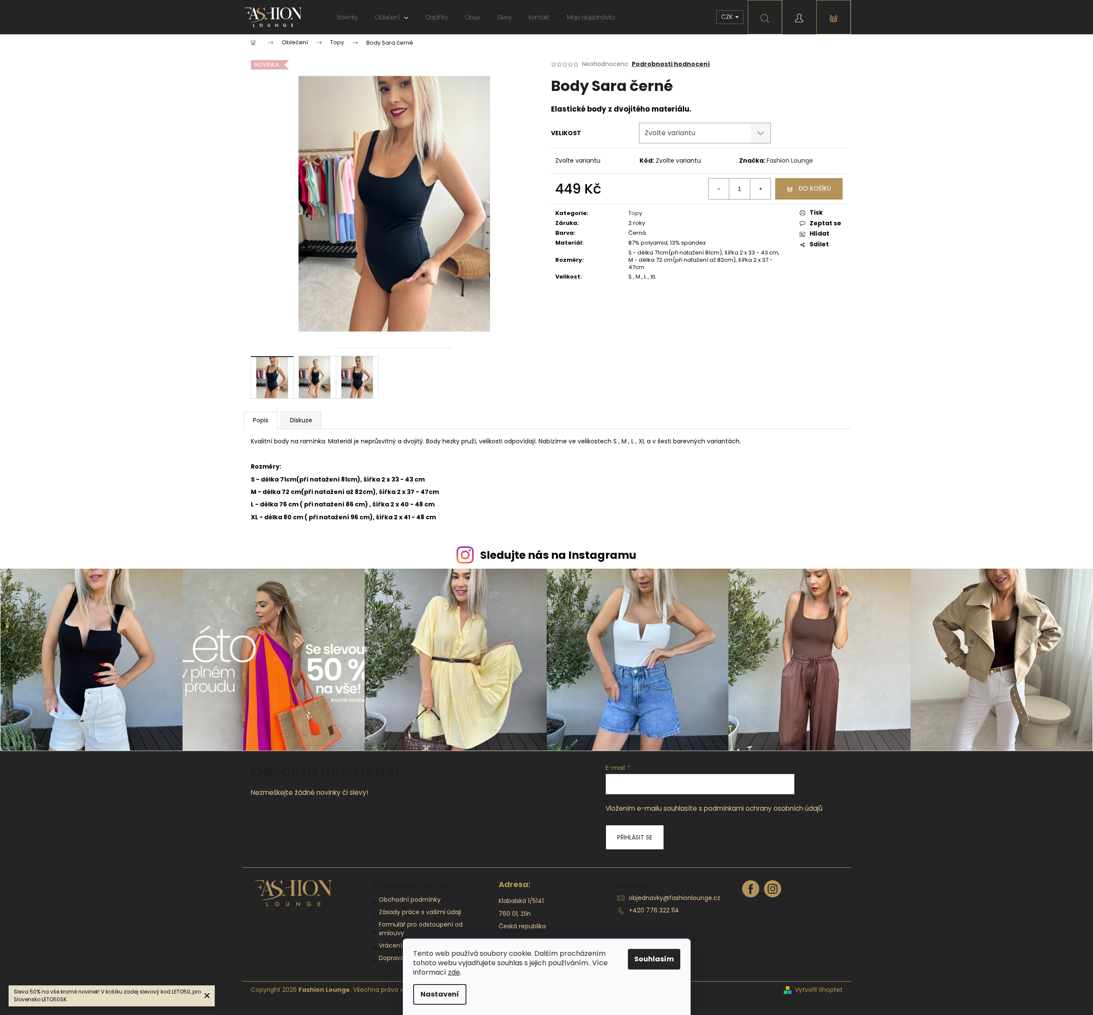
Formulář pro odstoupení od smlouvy (421, 928)
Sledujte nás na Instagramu (558, 555)
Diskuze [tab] (301, 420)
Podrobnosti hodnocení (671, 64)
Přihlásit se (634, 837)
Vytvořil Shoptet (819, 990)
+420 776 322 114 (654, 910)
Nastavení (439, 994)
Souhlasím (654, 959)
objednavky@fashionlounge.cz (674, 898)
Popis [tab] (260, 420)
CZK (727, 16)
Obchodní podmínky (410, 899)
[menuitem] (347, 17)
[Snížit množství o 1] (719, 189)
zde (454, 972)
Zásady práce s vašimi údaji (420, 912)
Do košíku (815, 188)
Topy (635, 213)
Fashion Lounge (790, 160)
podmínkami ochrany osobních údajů (763, 808)
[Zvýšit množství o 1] (760, 189)
